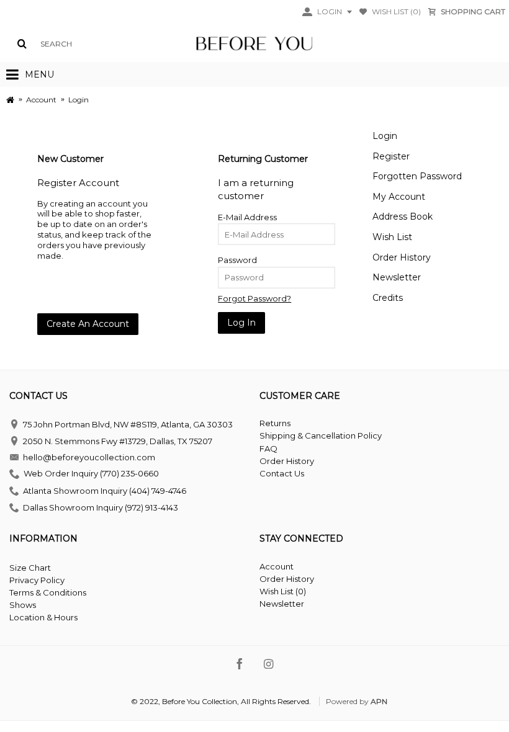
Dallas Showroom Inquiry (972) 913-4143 (100, 507)
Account (276, 566)
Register (391, 156)
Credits (387, 297)
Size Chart (30, 568)
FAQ (268, 448)
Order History (401, 257)
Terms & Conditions (47, 592)
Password (237, 260)
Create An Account (88, 323)
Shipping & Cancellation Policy (320, 435)
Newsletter (396, 277)
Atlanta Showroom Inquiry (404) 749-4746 (104, 491)
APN (379, 701)
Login (384, 135)
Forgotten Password (417, 176)
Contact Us (281, 473)
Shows (22, 605)
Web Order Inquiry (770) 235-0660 (91, 474)
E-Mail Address (247, 217)
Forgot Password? (254, 298)
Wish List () (282, 591)
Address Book (402, 216)
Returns (275, 423)
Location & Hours (43, 617)
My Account (398, 196)
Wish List (392, 237)
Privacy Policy (37, 580)
